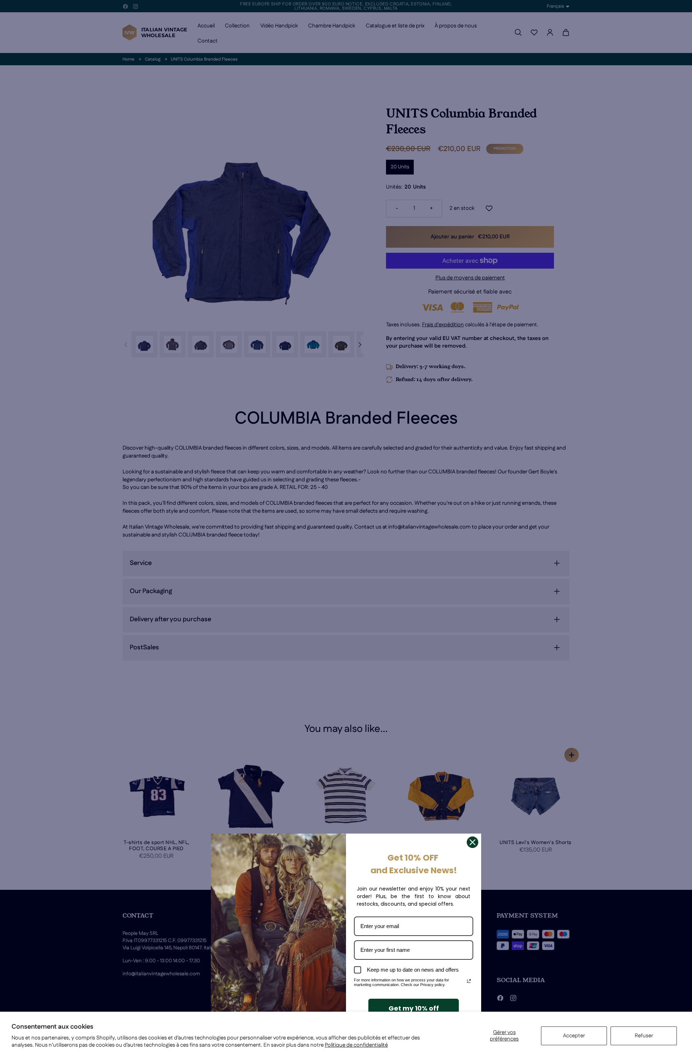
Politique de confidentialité (356, 1045)
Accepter (574, 1035)
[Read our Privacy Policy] (469, 981)
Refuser (644, 1035)
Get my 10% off (414, 1008)
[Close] (472, 842)
